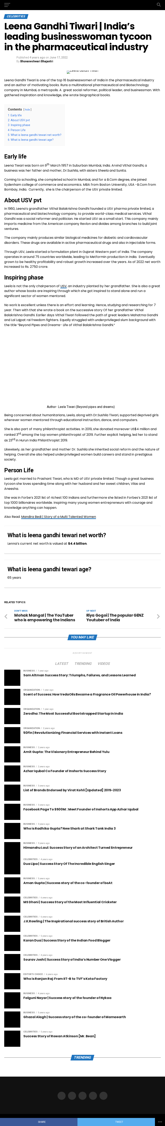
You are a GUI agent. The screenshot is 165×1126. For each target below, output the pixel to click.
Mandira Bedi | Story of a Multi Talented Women (58, 516)
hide (27, 109)
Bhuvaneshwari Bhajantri (36, 61)
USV (63, 286)
